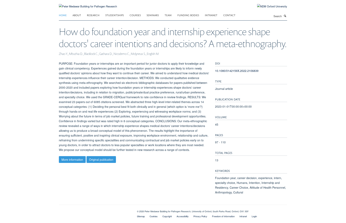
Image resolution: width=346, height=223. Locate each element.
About (76, 15)
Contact (229, 15)
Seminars (153, 15)
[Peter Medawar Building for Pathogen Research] (88, 4)
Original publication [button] (101, 160)
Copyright (167, 216)
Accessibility (183, 216)
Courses (135, 15)
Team (168, 15)
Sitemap (141, 216)
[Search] (285, 16)
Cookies (154, 216)
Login (254, 216)
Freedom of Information (223, 216)
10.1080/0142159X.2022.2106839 (236, 71)
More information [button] (72, 160)
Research (93, 15)
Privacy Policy (200, 216)
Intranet (211, 15)
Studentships (114, 15)
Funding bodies (188, 15)
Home (63, 15)
